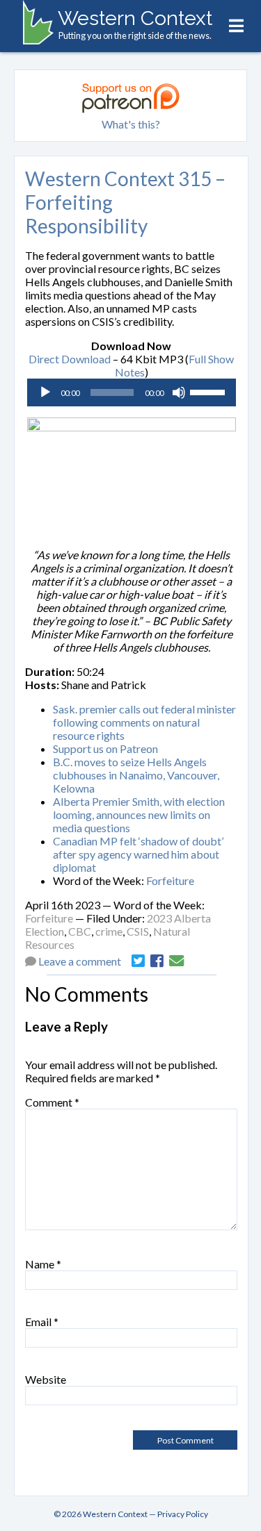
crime (108, 931)
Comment (52, 1102)
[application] (131, 392)
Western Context (135, 18)
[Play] (45, 392)
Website (45, 1379)
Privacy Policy (182, 1514)
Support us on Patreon (105, 748)
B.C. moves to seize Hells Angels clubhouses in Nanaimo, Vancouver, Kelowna (136, 775)
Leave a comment (79, 961)
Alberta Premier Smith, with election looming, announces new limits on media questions (139, 814)
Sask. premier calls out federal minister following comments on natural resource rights (144, 722)
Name (43, 1264)
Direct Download (70, 358)
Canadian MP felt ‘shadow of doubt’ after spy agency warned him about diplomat (138, 854)
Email (41, 1321)
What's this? (131, 124)
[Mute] (179, 392)
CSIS (138, 931)
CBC (79, 931)
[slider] (209, 391)
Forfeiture (170, 880)
